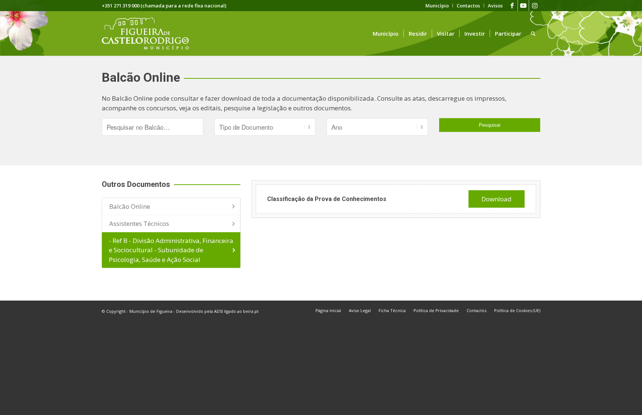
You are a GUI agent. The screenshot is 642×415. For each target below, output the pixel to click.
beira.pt (251, 311)
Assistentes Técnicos (139, 223)
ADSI (218, 311)
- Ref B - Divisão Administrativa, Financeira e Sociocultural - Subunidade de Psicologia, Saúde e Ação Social (171, 250)
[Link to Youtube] (523, 5)
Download (497, 199)
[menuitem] (437, 5)
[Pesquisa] (533, 33)
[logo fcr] (151, 33)
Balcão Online (129, 206)
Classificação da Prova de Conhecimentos (326, 198)
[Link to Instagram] (534, 5)
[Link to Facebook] (512, 5)
